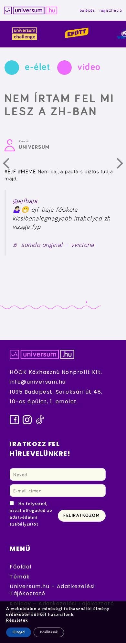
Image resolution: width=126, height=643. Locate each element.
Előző (10, 165)
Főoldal (21, 566)
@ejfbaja (25, 201)
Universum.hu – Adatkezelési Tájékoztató (52, 590)
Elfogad (19, 632)
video (89, 67)
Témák (20, 576)
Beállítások (49, 632)
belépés (87, 10)
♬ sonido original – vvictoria (53, 244)
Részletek (17, 620)
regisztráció (111, 10)
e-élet (37, 67)
